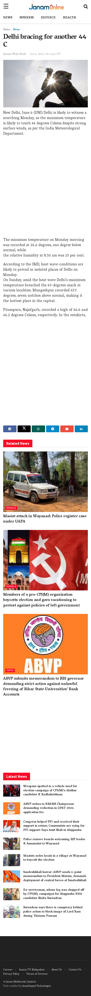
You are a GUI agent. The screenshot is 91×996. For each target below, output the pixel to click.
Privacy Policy (11, 974)
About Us (56, 970)
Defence (48, 18)
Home (6, 29)
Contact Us (75, 970)
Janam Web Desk (14, 54)
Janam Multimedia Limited (21, 982)
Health (69, 18)
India (10, 670)
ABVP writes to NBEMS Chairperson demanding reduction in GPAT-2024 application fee (48, 808)
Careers (7, 970)
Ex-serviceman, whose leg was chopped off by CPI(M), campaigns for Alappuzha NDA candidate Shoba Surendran (53, 894)
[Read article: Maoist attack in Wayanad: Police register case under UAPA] (45, 481)
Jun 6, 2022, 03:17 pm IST (45, 54)
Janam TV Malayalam (32, 970)
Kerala (11, 508)
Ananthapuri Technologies (36, 986)
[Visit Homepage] (46, 6)
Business (26, 18)
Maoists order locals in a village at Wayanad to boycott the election (54, 858)
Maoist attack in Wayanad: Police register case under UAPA (44, 519)
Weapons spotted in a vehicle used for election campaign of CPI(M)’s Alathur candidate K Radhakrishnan (50, 791)
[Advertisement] (45, 188)
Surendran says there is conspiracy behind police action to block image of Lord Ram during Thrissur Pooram (53, 912)
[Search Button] (86, 6)
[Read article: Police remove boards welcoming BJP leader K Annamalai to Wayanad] (11, 844)
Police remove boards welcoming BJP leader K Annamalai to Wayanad (54, 842)
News (7, 18)
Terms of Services (36, 974)
